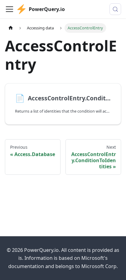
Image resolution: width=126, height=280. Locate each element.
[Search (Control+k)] (115, 9)
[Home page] (11, 28)
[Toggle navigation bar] (9, 9)
